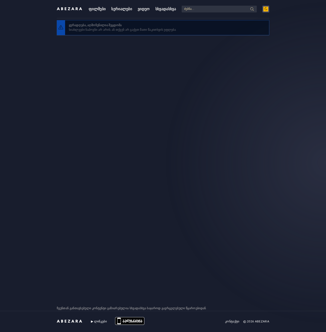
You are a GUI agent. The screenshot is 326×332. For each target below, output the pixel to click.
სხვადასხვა (165, 9)
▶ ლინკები (99, 321)
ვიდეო (144, 9)
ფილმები (97, 9)
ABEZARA (70, 9)
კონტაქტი (232, 321)
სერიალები (121, 9)
